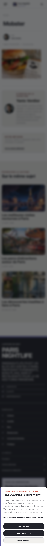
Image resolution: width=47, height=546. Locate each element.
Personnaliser (24, 540)
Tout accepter (24, 533)
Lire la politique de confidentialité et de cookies (23, 517)
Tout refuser (24, 526)
